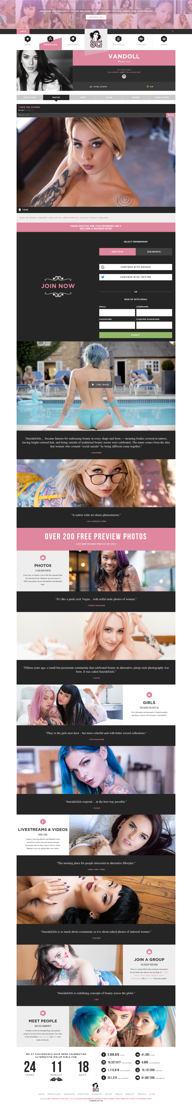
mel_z (31, 110)
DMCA (48, 1099)
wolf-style (55, 218)
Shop (164, 44)
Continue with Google (136, 267)
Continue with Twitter (135, 277)
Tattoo (142, 975)
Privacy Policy (56, 1099)
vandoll (124, 56)
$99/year (117, 252)
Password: (105, 319)
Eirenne (47, 1036)
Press (142, 1094)
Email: (103, 307)
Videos (141, 44)
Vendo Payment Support (145, 1099)
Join (28, 44)
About (130, 1094)
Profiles (50, 44)
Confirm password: (148, 319)
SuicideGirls (96, 31)
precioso (103, 218)
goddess (43, 218)
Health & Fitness (157, 975)
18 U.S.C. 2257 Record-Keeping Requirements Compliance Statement (88, 1099)
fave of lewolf (89, 218)
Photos (118, 44)
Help (118, 1094)
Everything (30, 97)
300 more (149, 978)
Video (83, 97)
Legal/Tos (43, 1099)
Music (148, 975)
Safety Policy (64, 1099)
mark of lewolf (28, 218)
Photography (136, 978)
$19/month (154, 252)
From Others (162, 97)
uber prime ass (71, 218)
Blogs (109, 97)
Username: (142, 307)
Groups (73, 44)
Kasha (40, 1036)
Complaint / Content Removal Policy (119, 1099)
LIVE (152, 1094)
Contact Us (134, 1099)
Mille (55, 1036)
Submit (135, 335)
